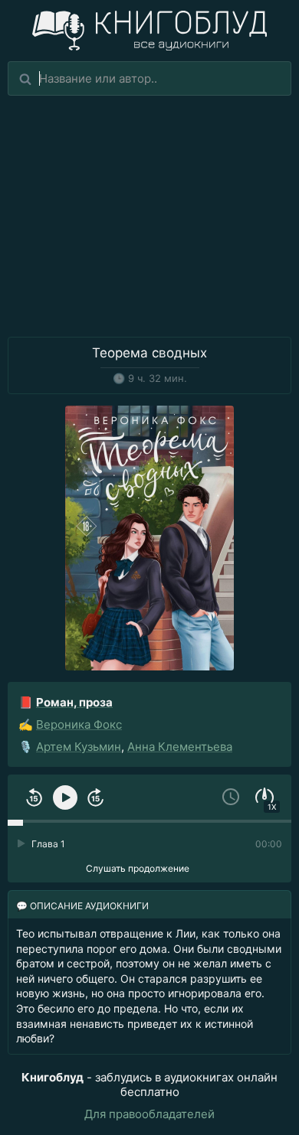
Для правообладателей (149, 1114)
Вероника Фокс (79, 724)
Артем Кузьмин (78, 746)
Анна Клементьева (179, 746)
